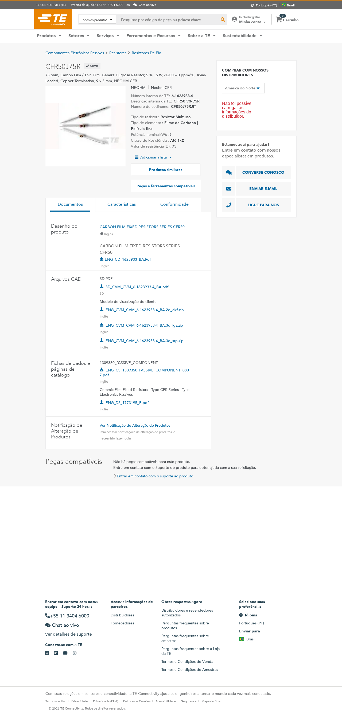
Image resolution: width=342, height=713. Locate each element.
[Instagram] (77, 653)
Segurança (188, 701)
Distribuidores (122, 615)
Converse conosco (263, 172)
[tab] (70, 205)
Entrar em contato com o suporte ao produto (155, 476)
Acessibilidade (166, 701)
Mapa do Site (210, 701)
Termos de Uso (55, 701)
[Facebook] (49, 653)
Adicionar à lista (153, 157)
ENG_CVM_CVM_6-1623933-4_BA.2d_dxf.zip (145, 309)
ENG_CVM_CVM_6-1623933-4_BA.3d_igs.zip (144, 325)
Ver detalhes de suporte (68, 634)
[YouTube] (68, 653)
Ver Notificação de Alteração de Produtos (135, 425)
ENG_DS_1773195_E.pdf (127, 402)
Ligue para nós (263, 205)
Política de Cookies (136, 701)
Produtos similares (165, 169)
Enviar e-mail (263, 188)
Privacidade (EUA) (105, 701)
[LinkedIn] (58, 653)
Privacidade (79, 701)
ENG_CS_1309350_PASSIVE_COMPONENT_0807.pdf (144, 372)
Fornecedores (122, 623)
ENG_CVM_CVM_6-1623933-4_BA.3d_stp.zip (145, 340)
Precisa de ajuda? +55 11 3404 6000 (97, 4)
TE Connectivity (53, 19)
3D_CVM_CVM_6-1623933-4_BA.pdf (137, 286)
